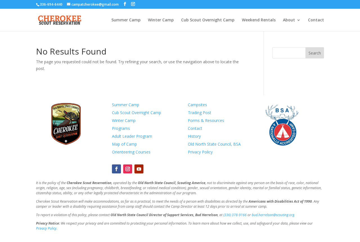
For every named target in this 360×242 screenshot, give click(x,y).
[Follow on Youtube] (138, 168)
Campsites (197, 104)
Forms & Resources (206, 120)
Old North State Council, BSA (214, 144)
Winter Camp (161, 20)
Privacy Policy (200, 152)
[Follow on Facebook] (116, 168)
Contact (316, 20)
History (194, 136)
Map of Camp (124, 144)
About (289, 20)
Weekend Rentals (259, 20)
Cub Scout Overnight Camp (208, 20)
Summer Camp (126, 20)
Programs (121, 128)
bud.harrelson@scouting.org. (273, 214)
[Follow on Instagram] (127, 168)
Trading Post (199, 112)
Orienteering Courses (131, 152)
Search (315, 53)
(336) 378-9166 (235, 214)
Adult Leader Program (132, 136)
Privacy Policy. (46, 228)
